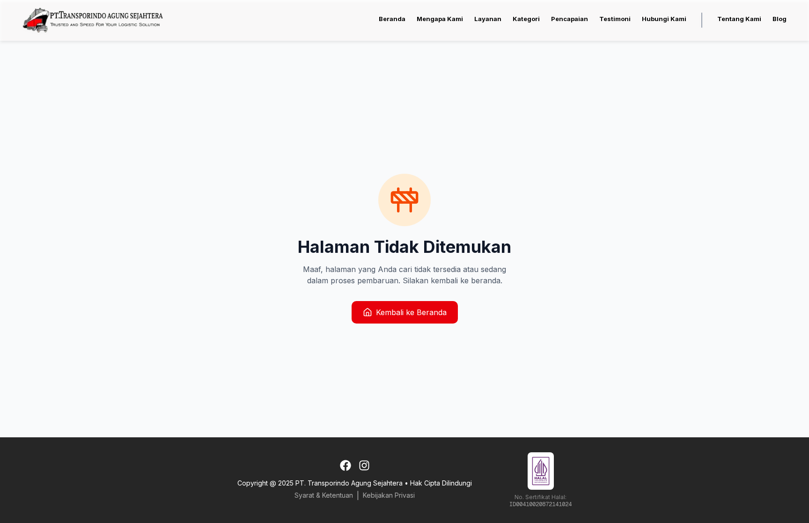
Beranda (392, 18)
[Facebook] (345, 465)
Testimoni (615, 18)
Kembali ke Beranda (411, 312)
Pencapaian (569, 18)
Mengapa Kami (440, 18)
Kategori (526, 18)
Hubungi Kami (664, 18)
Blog (779, 18)
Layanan (487, 18)
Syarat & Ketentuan (323, 495)
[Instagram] (364, 465)
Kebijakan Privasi (389, 495)
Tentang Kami (739, 18)
